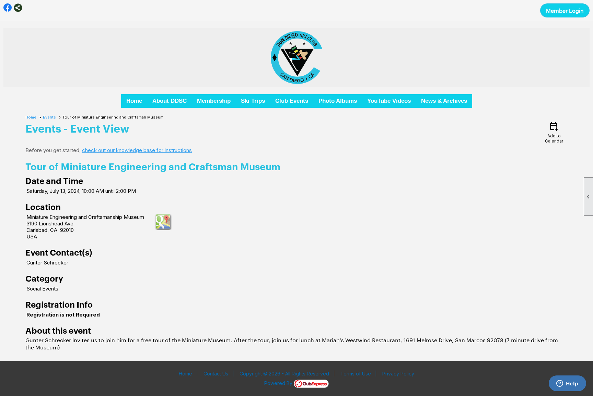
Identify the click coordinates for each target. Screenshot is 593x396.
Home (134, 101)
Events (49, 117)
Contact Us (216, 373)
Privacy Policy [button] (398, 373)
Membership (214, 101)
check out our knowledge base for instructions (137, 150)
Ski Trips (253, 101)
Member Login (565, 10)
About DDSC (169, 101)
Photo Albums (337, 101)
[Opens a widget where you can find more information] (567, 384)
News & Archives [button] (444, 101)
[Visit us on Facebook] (7, 7)
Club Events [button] (291, 101)
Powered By (279, 383)
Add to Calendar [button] (554, 132)
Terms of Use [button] (355, 373)
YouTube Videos (389, 101)
